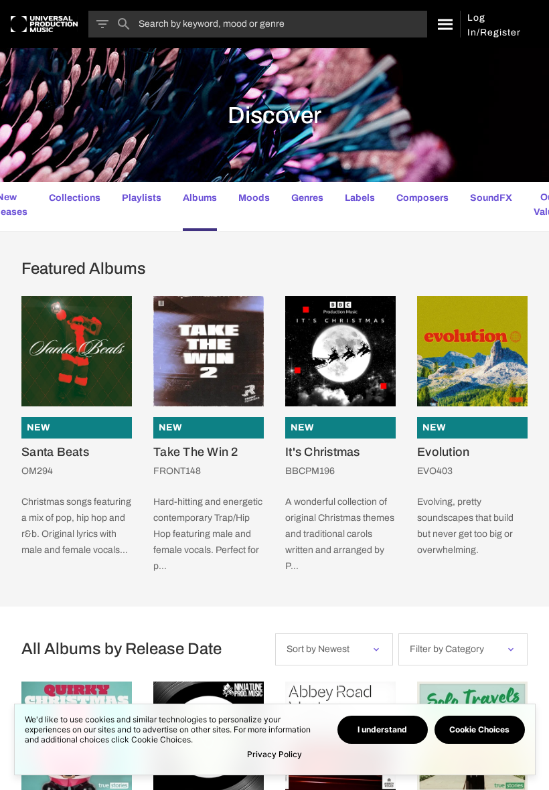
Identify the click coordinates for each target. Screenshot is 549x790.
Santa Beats (55, 452)
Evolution (443, 452)
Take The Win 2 (195, 452)
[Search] (443, 24)
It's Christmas (322, 452)
